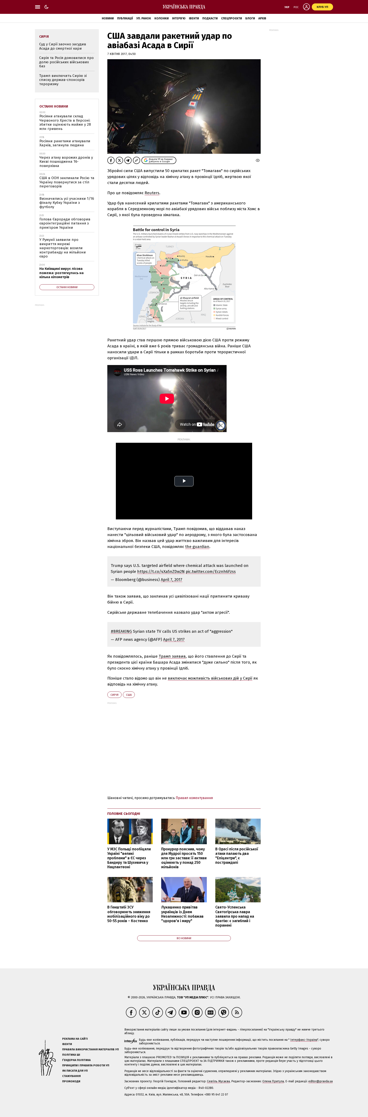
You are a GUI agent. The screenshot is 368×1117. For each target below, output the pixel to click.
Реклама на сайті (75, 1038)
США (129, 694)
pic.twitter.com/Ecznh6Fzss (211, 571)
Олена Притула (273, 1081)
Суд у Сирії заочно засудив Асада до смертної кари (62, 46)
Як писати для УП (75, 1070)
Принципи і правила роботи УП (85, 1065)
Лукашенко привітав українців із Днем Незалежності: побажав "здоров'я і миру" (182, 914)
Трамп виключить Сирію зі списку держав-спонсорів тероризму (63, 79)
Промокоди (71, 1081)
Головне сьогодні (123, 814)
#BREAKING (121, 631)
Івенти (194, 18)
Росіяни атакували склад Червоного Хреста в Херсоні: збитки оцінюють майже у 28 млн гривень (65, 122)
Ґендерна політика (76, 1060)
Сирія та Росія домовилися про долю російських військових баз (66, 62)
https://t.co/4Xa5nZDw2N (161, 571)
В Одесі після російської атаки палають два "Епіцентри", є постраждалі (236, 856)
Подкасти (210, 18)
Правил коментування (194, 798)
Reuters (152, 192)
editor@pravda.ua (320, 1081)
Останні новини (53, 106)
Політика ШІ (71, 1054)
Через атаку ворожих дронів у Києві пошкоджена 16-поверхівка (66, 161)
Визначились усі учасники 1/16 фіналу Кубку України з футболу (66, 202)
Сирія (114, 694)
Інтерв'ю (178, 18)
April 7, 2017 (171, 579)
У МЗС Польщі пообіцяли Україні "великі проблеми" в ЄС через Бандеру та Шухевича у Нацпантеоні (129, 858)
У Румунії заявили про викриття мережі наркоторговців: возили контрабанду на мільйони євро (62, 248)
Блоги (250, 18)
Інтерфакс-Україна (303, 1040)
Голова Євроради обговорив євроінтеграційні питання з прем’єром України (64, 223)
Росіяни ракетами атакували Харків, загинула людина (64, 143)
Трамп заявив (172, 656)
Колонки (161, 18)
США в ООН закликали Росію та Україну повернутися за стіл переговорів (66, 182)
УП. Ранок (143, 18)
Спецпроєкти (231, 18)
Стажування (71, 1076)
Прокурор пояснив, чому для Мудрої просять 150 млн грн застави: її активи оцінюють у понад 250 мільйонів (184, 858)
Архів (262, 18)
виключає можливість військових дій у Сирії (210, 678)
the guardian (197, 546)
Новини (108, 18)
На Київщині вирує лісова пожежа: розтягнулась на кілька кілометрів (61, 272)
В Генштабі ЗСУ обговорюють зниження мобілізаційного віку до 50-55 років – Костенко (128, 914)
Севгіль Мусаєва (218, 1081)
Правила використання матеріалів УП (90, 1049)
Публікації (125, 18)
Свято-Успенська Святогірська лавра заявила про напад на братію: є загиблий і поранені (234, 916)
